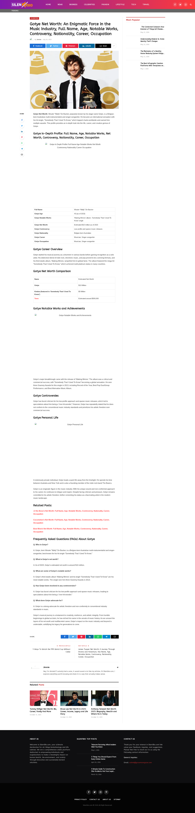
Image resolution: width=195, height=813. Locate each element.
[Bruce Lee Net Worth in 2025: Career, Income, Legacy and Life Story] (74, 698)
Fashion (105, 4)
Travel (146, 4)
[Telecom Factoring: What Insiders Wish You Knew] (83, 747)
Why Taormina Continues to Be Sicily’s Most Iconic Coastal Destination (47, 11)
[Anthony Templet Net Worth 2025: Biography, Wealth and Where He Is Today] (105, 698)
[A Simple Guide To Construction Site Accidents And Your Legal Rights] (83, 772)
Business (73, 4)
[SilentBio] (21, 4)
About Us (107, 799)
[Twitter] (22, 125)
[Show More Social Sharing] (114, 46)
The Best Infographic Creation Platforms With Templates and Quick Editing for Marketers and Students (152, 64)
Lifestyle (120, 4)
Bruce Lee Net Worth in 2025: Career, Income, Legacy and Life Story (74, 711)
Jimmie (39, 39)
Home (48, 4)
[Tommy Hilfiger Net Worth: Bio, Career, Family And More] (43, 698)
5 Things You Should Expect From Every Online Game (103, 758)
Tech (133, 4)
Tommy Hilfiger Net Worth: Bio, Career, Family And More (43, 710)
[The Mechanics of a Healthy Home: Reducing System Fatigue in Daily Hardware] (132, 54)
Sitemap (117, 799)
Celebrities (89, 4)
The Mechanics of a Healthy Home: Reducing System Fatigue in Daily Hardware (152, 52)
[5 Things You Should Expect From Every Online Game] (83, 760)
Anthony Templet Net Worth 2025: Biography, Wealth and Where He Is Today (104, 711)
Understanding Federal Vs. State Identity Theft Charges (152, 40)
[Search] (190, 4)
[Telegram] (22, 148)
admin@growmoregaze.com (140, 763)
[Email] (22, 154)
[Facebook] (22, 120)
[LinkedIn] (22, 131)
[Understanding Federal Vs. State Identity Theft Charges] (132, 42)
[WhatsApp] (22, 143)
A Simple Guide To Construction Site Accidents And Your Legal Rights (103, 770)
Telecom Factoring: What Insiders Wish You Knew (103, 746)
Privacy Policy (80, 799)
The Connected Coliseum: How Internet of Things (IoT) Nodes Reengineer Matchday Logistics (152, 28)
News (60, 4)
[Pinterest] (22, 137)
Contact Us (94, 799)
